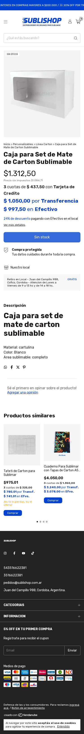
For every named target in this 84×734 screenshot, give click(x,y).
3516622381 (13, 575)
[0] (78, 22)
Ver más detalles (14, 224)
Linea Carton (44, 144)
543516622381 (15, 568)
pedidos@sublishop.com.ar (23, 583)
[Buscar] (75, 38)
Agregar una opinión (22, 392)
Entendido (63, 726)
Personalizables (23, 144)
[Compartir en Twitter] (18, 367)
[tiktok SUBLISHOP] (32, 553)
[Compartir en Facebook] (12, 367)
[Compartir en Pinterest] (24, 367)
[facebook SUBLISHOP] (14, 553)
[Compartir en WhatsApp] (6, 367)
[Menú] (6, 22)
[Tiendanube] (21, 716)
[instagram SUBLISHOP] (5, 553)
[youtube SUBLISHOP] (23, 553)
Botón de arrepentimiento (28, 707)
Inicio (7, 144)
